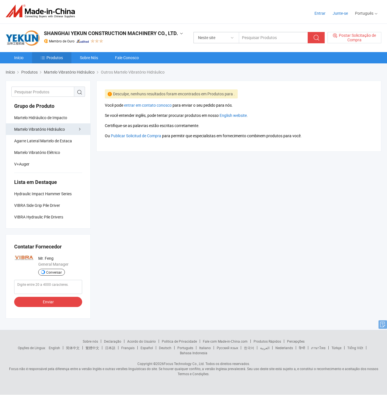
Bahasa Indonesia (193, 353)
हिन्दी (302, 347)
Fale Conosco (127, 57)
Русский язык (227, 347)
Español (147, 347)
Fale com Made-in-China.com (225, 341)
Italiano (205, 347)
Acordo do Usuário (141, 341)
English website (233, 115)
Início (19, 57)
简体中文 (73, 347)
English (54, 347)
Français (128, 347)
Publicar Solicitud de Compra (136, 135)
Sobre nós (90, 341)
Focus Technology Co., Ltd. (184, 363)
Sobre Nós (89, 57)
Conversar (54, 272)
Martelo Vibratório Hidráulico (39, 129)
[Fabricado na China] (42, 11)
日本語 (110, 347)
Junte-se (340, 13)
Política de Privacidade (179, 341)
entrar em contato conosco (148, 105)
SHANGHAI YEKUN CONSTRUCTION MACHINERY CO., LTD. (111, 33)
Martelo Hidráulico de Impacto (40, 117)
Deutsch (165, 347)
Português (185, 347)
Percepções (296, 341)
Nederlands (284, 347)
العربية (264, 347)
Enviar (48, 301)
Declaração (112, 341)
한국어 (249, 347)
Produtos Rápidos (267, 341)
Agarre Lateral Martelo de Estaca (43, 140)
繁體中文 (92, 347)
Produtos (54, 57)
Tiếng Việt (355, 347)
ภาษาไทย (318, 347)
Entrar (320, 13)
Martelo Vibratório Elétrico (37, 152)
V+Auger (21, 164)
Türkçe (336, 347)
